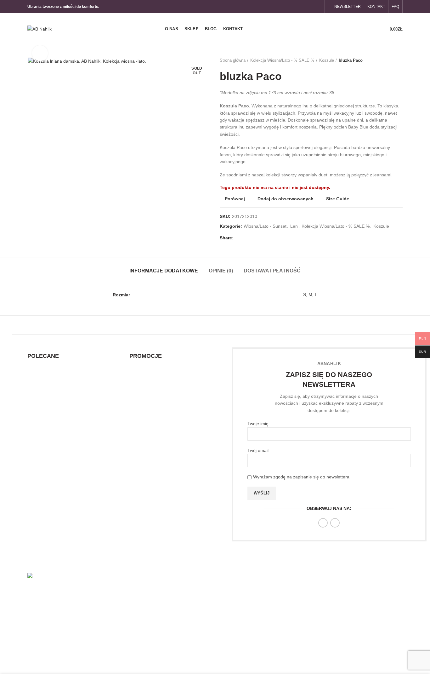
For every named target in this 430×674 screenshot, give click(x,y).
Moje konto (359, 589)
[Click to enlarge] (40, 53)
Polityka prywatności (304, 628)
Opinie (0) (221, 270)
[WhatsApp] (269, 238)
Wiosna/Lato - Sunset (265, 226)
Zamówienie (360, 611)
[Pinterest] (254, 238)
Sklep (225, 600)
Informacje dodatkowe (163, 270)
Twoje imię (258, 423)
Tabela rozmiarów (301, 617)
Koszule (326, 60)
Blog (224, 611)
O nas (226, 589)
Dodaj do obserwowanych (285, 199)
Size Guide (337, 199)
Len (294, 226)
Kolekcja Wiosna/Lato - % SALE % (282, 60)
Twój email (258, 450)
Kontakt (227, 622)
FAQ (288, 640)
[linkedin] (261, 238)
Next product (399, 60)
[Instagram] (317, 7)
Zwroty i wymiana (301, 607)
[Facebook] (310, 7)
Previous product (387, 60)
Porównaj (235, 199)
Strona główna (233, 60)
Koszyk (355, 622)
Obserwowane (362, 600)
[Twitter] (247, 238)
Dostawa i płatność (272, 270)
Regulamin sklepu (302, 596)
